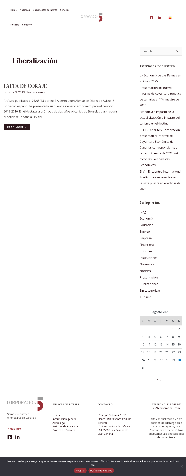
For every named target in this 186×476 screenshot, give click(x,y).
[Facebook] (9, 437)
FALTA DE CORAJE (25, 86)
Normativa (147, 264)
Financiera (147, 245)
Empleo (145, 232)
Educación (146, 225)
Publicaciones (149, 284)
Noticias (145, 271)
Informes (146, 251)
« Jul (159, 379)
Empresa (146, 238)
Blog (143, 212)
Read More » (17, 126)
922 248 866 (174, 404)
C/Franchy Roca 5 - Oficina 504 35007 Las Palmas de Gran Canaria (114, 430)
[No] (181, 466)
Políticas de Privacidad (65, 426)
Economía (146, 218)
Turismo (145, 297)
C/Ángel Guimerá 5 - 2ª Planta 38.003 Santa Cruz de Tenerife (114, 419)
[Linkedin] (159, 17)
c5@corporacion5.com (166, 408)
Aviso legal (58, 422)
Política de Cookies (63, 430)
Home (56, 415)
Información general (64, 419)
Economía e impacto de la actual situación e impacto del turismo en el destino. (160, 117)
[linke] (151, 17)
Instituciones (36, 92)
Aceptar (80, 470)
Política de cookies (101, 470)
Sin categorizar (150, 291)
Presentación (149, 277)
